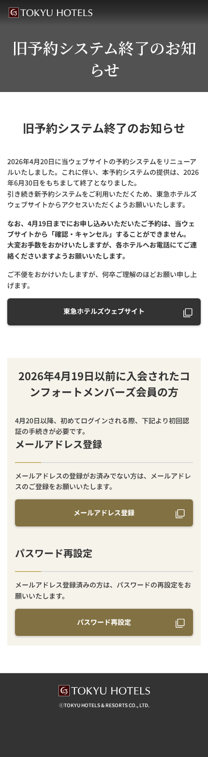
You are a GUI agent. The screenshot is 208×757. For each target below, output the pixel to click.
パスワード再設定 (104, 622)
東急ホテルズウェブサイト (104, 311)
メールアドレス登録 (104, 512)
